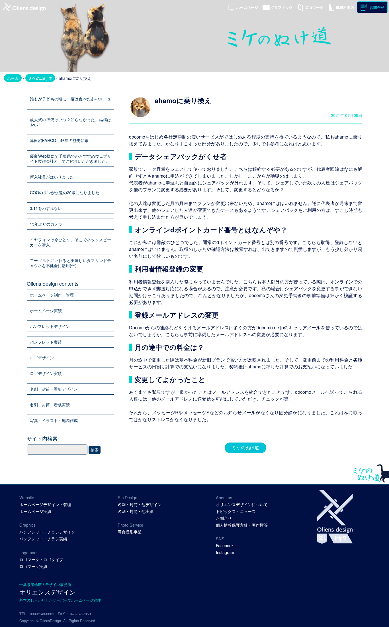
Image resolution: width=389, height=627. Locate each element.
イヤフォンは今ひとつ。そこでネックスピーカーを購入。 (70, 241)
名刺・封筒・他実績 (135, 511)
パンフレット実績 (46, 342)
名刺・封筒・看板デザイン (54, 389)
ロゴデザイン (42, 357)
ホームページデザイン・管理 (45, 504)
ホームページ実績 (46, 310)
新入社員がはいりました (52, 177)
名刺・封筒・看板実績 (50, 404)
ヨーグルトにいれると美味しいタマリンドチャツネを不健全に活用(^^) (70, 262)
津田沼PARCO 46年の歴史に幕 (59, 140)
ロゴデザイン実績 (46, 373)
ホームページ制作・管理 (52, 295)
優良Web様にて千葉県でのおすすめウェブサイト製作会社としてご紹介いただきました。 (70, 158)
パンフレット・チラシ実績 (43, 538)
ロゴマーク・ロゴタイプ (41, 559)
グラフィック (282, 7)
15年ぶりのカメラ (46, 224)
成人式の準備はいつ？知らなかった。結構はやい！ (70, 121)
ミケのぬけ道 (40, 78)
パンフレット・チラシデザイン (47, 532)
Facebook (225, 545)
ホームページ (247, 7)
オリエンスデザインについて (242, 504)
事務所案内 (345, 7)
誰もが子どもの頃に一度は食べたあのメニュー (70, 101)
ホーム (13, 78)
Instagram (225, 552)
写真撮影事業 (130, 532)
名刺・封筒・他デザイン (139, 504)
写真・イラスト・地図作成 (54, 420)
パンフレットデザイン (50, 326)
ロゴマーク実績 (33, 566)
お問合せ (377, 7)
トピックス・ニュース (236, 511)
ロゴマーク (314, 7)
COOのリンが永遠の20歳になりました (64, 192)
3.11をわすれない (46, 208)
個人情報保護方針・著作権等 (242, 525)
